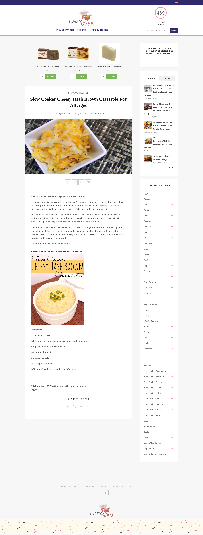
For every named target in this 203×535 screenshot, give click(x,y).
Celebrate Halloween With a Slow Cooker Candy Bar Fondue (163, 125)
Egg (145, 265)
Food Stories (150, 282)
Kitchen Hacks (150, 304)
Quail (146, 354)
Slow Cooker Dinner (153, 387)
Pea (145, 337)
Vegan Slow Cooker (153, 443)
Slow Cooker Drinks (153, 393)
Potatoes (148, 349)
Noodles (148, 326)
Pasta (146, 332)
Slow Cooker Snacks (153, 410)
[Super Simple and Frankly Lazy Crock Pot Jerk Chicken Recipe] (148, 110)
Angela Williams (64, 113)
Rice (146, 360)
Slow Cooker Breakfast (154, 376)
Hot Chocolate (150, 299)
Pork (146, 343)
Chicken (147, 232)
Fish (146, 276)
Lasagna (148, 315)
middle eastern (151, 321)
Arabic (147, 199)
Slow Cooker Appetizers (155, 371)
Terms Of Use (118, 486)
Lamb (146, 310)
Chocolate (148, 243)
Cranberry (149, 254)
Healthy (147, 293)
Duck (146, 260)
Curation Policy (133, 486)
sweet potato (150, 426)
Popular (167, 78)
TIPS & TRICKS (99, 29)
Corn (146, 249)
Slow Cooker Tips (152, 415)
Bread (146, 210)
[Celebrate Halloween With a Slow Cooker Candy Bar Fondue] (148, 128)
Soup (146, 421)
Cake (146, 215)
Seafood (148, 365)
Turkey (147, 432)
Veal (146, 437)
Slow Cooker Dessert (153, 382)
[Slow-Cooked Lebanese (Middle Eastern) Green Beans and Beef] (148, 143)
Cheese (147, 226)
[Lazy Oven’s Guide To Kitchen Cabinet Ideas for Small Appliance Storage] (148, 91)
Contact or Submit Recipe (71, 486)
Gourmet (148, 288)
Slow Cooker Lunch (78, 93)
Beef (146, 204)
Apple (146, 193)
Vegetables (149, 448)
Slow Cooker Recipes (153, 404)
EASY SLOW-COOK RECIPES (70, 29)
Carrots (147, 221)
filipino (147, 271)
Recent (151, 78)
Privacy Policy (104, 486)
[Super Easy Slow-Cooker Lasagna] (148, 162)
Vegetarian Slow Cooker (155, 454)
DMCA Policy (90, 486)
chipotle (147, 238)
